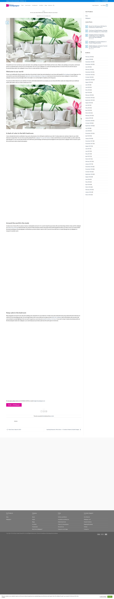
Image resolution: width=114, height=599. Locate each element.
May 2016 (87, 181)
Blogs (46, 5)
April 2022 (87, 92)
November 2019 (89, 133)
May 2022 (87, 90)
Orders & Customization (63, 524)
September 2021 (89, 100)
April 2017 (87, 156)
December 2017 (89, 141)
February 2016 (88, 189)
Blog (44, 11)
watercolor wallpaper (56, 317)
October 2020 (88, 123)
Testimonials (35, 526)
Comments (91, 38)
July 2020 (87, 128)
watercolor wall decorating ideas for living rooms (36, 76)
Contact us (50, 5)
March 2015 (88, 194)
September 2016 (89, 174)
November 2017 (89, 143)
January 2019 (88, 138)
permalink (52, 416)
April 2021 (87, 110)
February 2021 (88, 115)
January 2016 (88, 192)
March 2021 (88, 112)
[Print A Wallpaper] (12, 5)
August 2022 (88, 82)
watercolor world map (13, 227)
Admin (49, 15)
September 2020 (89, 125)
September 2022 (89, 79)
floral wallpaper (66, 74)
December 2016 (89, 166)
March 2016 (88, 187)
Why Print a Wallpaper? (37, 529)
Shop (22, 5)
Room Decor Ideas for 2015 (14, 429)
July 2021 (87, 105)
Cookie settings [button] (103, 596)
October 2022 (88, 77)
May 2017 (87, 153)
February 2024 (88, 56)
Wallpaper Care (87, 519)
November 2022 (89, 74)
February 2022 (88, 95)
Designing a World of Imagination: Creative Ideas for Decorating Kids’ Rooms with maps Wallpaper (97, 36)
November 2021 (89, 97)
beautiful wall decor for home (49, 319)
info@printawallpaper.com (39, 400)
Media (33, 519)
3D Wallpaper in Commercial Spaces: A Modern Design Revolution (97, 42)
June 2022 (87, 87)
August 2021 (88, 102)
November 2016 (89, 169)
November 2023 (89, 64)
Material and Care (62, 521)
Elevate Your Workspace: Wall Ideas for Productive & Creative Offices (98, 26)
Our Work (41, 5)
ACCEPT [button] (110, 596)
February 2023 (88, 69)
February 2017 (88, 161)
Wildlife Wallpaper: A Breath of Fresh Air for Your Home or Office (98, 46)
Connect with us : (98, 1)
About (33, 517)
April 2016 (87, 184)
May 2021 (87, 107)
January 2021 (88, 118)
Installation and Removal (63, 519)
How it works (27, 5)
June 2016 (87, 179)
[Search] (53, 5)
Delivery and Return (62, 517)
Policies (85, 526)
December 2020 (89, 120)
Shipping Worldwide (88, 524)
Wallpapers (88, 18)
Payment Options (88, 521)
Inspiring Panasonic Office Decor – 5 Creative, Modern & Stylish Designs (63, 429)
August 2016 (88, 176)
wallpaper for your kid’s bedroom (43, 137)
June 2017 (87, 151)
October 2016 (88, 171)
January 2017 (88, 164)
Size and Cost (61, 526)
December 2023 (89, 61)
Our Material (34, 5)
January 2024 (88, 59)
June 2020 (87, 130)
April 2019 (87, 135)
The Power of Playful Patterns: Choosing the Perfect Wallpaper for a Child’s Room (98, 31)
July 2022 (87, 84)
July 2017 (87, 148)
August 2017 (88, 146)
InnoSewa (55, 533)
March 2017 (88, 158)
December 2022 (89, 72)
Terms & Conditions (41, 533)
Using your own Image (63, 529)
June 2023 (87, 66)
